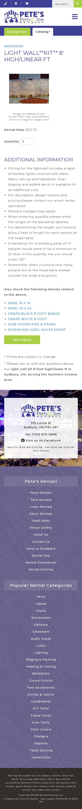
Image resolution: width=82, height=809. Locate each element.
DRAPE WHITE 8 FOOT (27, 319)
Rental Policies (41, 569)
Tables (40, 604)
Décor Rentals (41, 514)
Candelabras (41, 701)
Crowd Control (41, 680)
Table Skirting (41, 750)
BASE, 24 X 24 (20, 308)
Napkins (41, 743)
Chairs (41, 611)
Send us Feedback (41, 548)
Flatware (41, 624)
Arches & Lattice (40, 694)
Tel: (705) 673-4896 (41, 434)
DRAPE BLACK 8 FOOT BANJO (34, 314)
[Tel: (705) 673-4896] (5, 3)
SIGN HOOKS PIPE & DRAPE (32, 324)
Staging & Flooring (41, 659)
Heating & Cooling (41, 666)
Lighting (41, 652)
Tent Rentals (41, 500)
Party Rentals (41, 492)
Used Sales (41, 520)
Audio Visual (41, 639)
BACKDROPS (13, 46)
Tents (41, 596)
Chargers (41, 736)
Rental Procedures (41, 562)
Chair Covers (41, 729)
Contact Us (41, 542)
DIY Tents (41, 708)
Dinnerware (41, 617)
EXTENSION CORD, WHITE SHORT (37, 330)
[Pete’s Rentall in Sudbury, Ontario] (16, 3)
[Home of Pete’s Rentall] (41, 411)
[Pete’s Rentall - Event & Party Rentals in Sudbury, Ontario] (24, 17)
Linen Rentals (40, 507)
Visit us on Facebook (43, 440)
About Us (40, 534)
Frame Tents (41, 715)
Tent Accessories (41, 687)
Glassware (41, 631)
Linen (41, 645)
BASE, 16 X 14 (19, 303)
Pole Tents (41, 722)
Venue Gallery (41, 527)
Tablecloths (41, 757)
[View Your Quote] (27, 3)
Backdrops (41, 673)
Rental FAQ (41, 555)
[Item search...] (78, 4)
